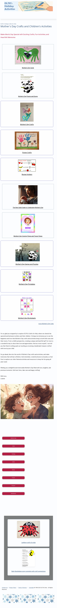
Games (13, 469)
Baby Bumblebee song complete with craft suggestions (28, 571)
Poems (13, 477)
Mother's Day (13, 438)
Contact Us (5, 587)
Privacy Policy (12, 587)
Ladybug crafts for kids (28, 542)
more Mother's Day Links (46, 323)
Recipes (13, 485)
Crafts (13, 461)
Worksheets (13, 493)
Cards (13, 446)
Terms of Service (22, 587)
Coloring (13, 453)
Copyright (31, 587)
